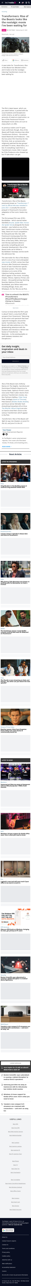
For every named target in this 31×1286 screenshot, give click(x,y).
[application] (15, 167)
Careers (4, 1271)
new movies (6, 262)
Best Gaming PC (15, 1150)
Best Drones (15, 1206)
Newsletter (26, 60)
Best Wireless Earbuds (15, 1187)
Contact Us (5, 1244)
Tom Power (12, 30)
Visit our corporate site (15, 1224)
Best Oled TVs (15, 1168)
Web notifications (7, 1263)
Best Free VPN (16, 1128)
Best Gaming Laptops (15, 1146)
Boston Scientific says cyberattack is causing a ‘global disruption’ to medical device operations (16, 1077)
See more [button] (15, 308)
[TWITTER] (4, 434)
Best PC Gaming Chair (15, 1154)
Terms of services (22, 366)
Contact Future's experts (9, 1241)
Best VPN (15, 1124)
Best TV (15, 1165)
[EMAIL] (7, 434)
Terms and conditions (8, 1248)
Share (6, 60)
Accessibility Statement (8, 1267)
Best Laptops (15, 1142)
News (4, 30)
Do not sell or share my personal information (15, 1275)
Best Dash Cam (15, 1202)
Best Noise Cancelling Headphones (15, 1183)
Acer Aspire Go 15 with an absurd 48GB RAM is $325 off (16, 1069)
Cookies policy (6, 1256)
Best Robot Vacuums (15, 1209)
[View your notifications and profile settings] (19, 2)
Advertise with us (7, 1260)
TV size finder (15, 7)
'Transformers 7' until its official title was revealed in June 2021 (15, 205)
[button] (29, 2)
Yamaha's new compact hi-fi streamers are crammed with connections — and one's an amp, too (16, 1107)
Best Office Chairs (15, 1191)
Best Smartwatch (15, 1172)
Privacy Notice (24, 367)
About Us (4, 1237)
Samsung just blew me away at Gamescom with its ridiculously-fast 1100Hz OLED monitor (15, 1087)
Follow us (17, 60)
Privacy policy (6, 1252)
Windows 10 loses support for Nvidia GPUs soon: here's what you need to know (17, 1097)
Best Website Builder (15, 1135)
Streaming (4, 11)
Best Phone (15, 1161)
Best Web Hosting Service (15, 1131)
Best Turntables (15, 1179)
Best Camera (15, 1198)
